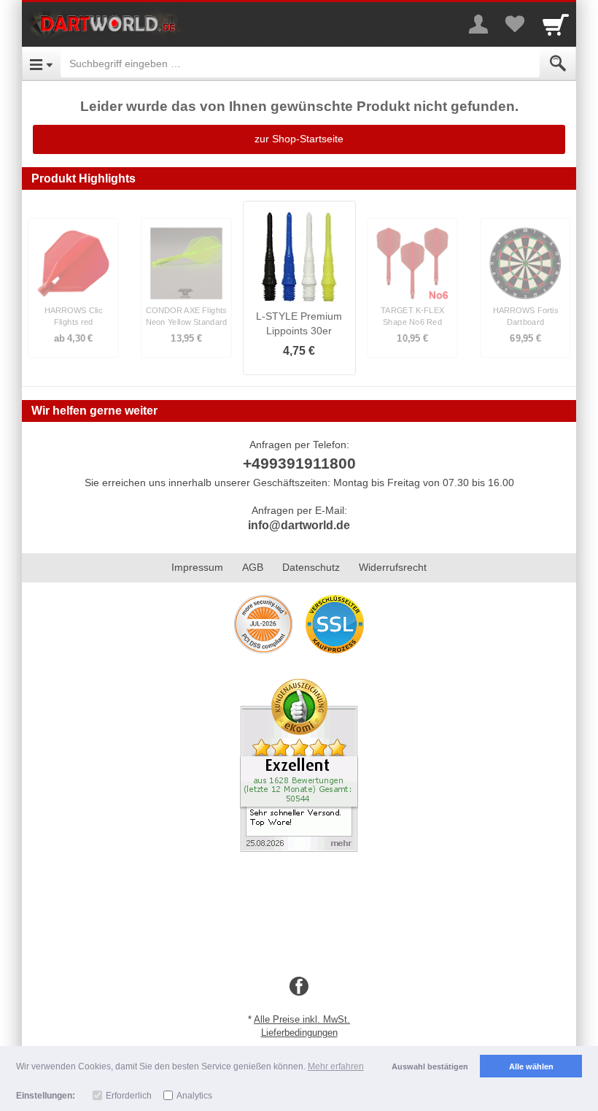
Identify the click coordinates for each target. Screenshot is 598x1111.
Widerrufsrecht (393, 567)
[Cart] (555, 24)
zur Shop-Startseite (299, 139)
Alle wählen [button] (531, 1066)
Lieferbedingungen (299, 1032)
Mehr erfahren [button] (336, 1066)
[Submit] (557, 63)
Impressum (197, 567)
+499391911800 (299, 463)
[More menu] (478, 24)
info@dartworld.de (299, 525)
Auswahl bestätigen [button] (430, 1066)
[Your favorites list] (515, 24)
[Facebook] (299, 987)
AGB (252, 567)
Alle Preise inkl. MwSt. (302, 1019)
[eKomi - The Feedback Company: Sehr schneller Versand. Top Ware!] (299, 764)
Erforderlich (129, 1096)
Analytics (194, 1096)
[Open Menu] (41, 63)
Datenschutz (311, 567)
